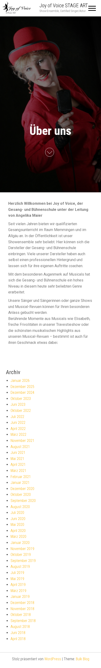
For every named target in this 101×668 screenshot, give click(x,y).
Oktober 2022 (21, 410)
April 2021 (18, 464)
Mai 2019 (17, 579)
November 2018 (22, 609)
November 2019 (22, 549)
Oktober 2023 (21, 398)
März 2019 (18, 590)
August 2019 (20, 566)
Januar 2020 (20, 542)
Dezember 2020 (22, 488)
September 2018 (23, 621)
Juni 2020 (18, 518)
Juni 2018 (18, 632)
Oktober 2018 (21, 614)
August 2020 (20, 507)
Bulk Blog (82, 659)
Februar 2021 (21, 476)
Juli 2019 (17, 572)
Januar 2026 (20, 380)
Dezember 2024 (22, 392)
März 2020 (18, 536)
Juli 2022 (17, 416)
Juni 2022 (18, 422)
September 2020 (23, 500)
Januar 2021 (20, 482)
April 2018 (18, 639)
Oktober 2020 (21, 494)
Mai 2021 (17, 458)
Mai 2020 (17, 524)
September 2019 (23, 560)
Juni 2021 (18, 452)
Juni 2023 (18, 404)
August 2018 (20, 626)
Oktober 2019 (21, 554)
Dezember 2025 (22, 386)
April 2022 (18, 428)
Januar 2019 (20, 596)
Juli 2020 (17, 512)
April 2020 (18, 530)
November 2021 (22, 440)
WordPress (52, 659)
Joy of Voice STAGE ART (63, 5)
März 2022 (18, 434)
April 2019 (18, 584)
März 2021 (18, 470)
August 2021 (20, 446)
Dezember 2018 (22, 602)
